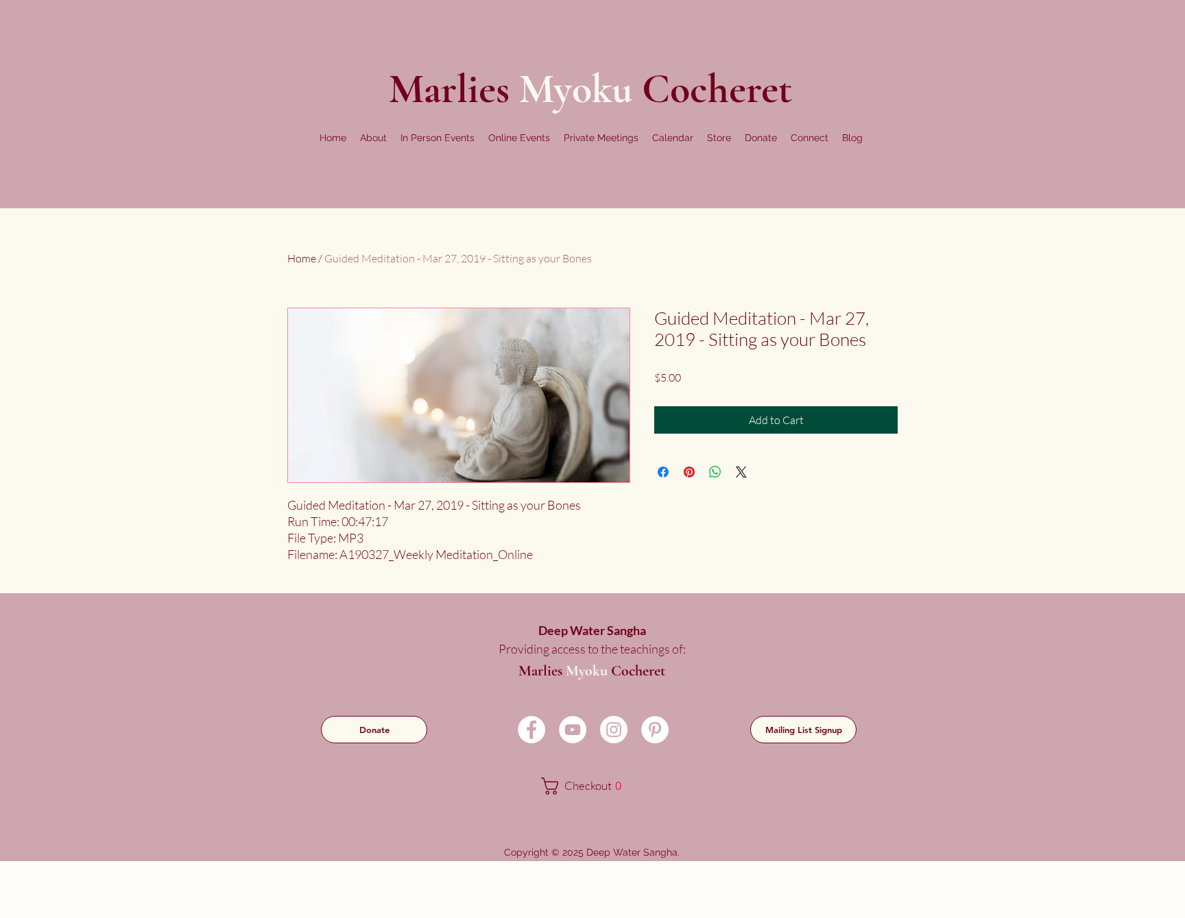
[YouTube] (572, 729)
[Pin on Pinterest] (689, 472)
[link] (591, 786)
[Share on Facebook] (663, 472)
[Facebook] (531, 729)
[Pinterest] (655, 729)
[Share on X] (741, 472)
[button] (373, 137)
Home (301, 258)
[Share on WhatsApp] (715, 472)
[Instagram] (613, 729)
